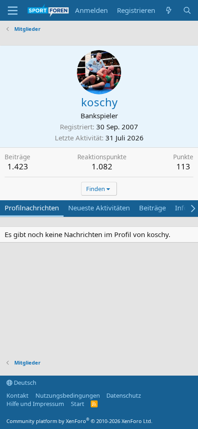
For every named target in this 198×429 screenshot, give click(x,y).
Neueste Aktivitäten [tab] (99, 207)
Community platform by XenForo (79, 420)
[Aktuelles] (169, 10)
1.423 (17, 166)
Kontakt (17, 395)
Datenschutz (123, 395)
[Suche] (187, 10)
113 (183, 166)
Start (77, 404)
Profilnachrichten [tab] (32, 207)
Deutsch (24, 382)
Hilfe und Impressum (35, 404)
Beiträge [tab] (152, 207)
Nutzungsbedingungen (67, 395)
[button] (12, 10)
